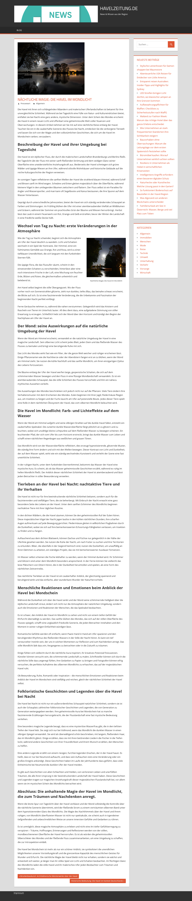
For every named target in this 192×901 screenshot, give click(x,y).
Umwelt (144, 257)
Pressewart (25, 103)
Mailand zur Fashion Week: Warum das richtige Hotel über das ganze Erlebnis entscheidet (154, 120)
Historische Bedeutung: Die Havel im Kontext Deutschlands (97, 881)
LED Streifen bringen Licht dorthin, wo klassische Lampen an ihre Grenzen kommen (154, 96)
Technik (144, 253)
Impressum (19, 893)
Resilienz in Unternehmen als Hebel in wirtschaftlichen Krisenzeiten (153, 166)
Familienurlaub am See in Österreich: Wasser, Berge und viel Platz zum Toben (154, 209)
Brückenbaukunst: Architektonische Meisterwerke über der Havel (48, 876)
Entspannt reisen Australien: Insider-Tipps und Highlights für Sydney (153, 85)
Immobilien (146, 237)
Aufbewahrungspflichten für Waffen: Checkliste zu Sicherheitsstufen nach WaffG (152, 108)
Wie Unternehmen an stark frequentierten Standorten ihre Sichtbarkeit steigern (152, 132)
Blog (19, 30)
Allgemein (40, 103)
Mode (143, 245)
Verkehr (144, 264)
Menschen (145, 241)
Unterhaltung (146, 260)
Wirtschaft (145, 272)
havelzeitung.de (119, 8)
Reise (143, 249)
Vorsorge (144, 268)
